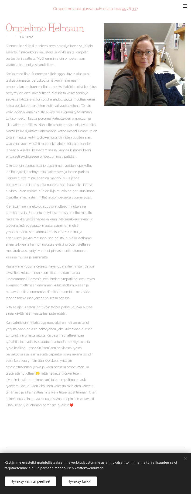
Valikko (185, 5)
